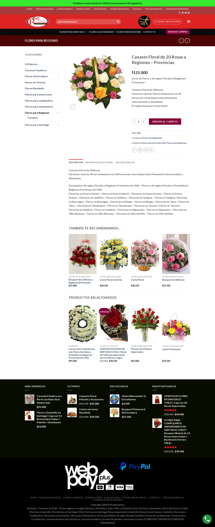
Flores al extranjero (101, 32)
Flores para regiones (128, 32)
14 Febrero (31, 64)
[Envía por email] (146, 150)
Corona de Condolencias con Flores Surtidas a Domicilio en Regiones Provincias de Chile (82, 353)
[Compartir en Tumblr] (151, 150)
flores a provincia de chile (154, 143)
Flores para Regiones (41, 40)
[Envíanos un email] (189, 13)
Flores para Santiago (37, 124)
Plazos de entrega (44, 9)
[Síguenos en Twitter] (186, 13)
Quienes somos (83, 9)
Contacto (137, 9)
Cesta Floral (137, 279)
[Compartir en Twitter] (140, 150)
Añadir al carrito (165, 121)
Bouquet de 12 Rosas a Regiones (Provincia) (81, 281)
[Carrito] (188, 21)
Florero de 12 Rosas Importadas (141, 350)
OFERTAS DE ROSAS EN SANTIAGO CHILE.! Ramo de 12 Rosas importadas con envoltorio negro (113, 353)
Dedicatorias (100, 9)
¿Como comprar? (65, 9)
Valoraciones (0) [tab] (125, 162)
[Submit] (118, 21)
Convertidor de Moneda (177, 9)
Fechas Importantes (119, 9)
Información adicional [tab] (99, 162)
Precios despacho (153, 9)
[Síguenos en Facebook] (180, 13)
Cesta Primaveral (171, 349)
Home (29, 9)
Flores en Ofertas (35, 82)
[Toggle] (58, 76)
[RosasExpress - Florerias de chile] (38, 21)
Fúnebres (33, 117)
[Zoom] (73, 107)
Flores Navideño (34, 88)
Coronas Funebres (35, 70)
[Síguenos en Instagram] (183, 13)
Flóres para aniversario (38, 94)
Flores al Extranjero (36, 76)
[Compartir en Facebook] (134, 150)
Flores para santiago (72, 32)
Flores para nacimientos (39, 106)
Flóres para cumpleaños (39, 100)
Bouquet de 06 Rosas (173, 279)
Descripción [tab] (76, 162)
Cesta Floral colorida (111, 279)
